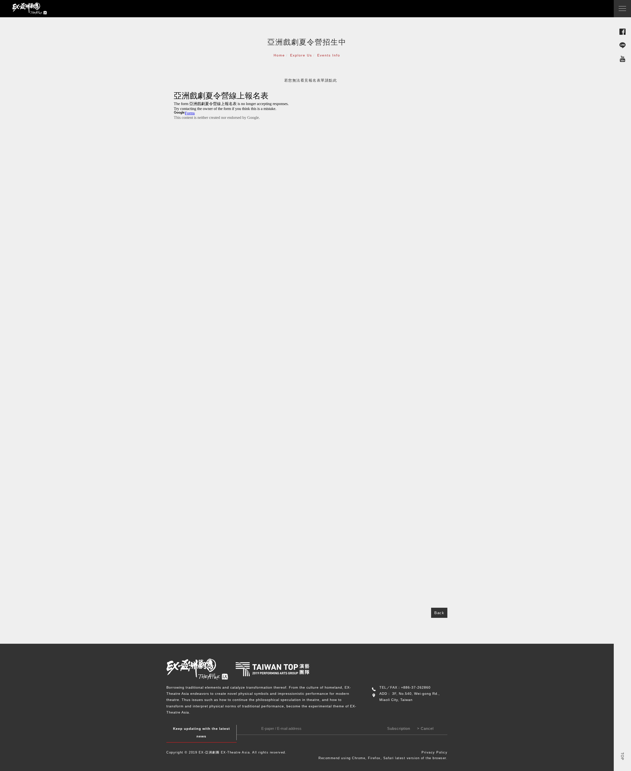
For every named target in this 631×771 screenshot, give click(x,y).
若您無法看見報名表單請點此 (310, 80)
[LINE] (622, 45)
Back (439, 613)
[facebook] (622, 31)
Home (279, 55)
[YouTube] (622, 58)
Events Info (328, 55)
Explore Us (301, 55)
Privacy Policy (434, 752)
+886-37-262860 (416, 687)
